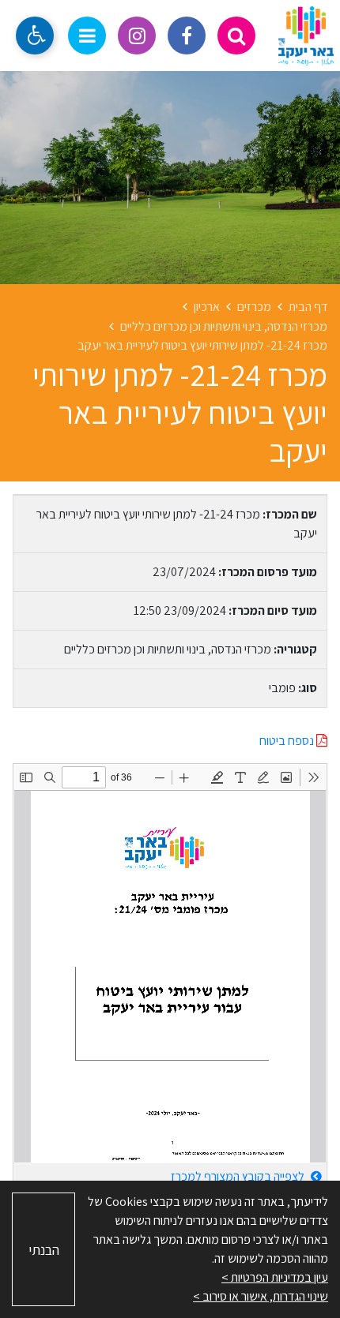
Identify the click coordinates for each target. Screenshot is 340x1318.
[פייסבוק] (187, 35)
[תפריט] (87, 35)
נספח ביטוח (287, 740)
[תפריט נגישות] (35, 35)
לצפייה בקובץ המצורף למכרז (239, 1176)
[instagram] (137, 35)
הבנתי (43, 1250)
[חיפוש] (236, 35)
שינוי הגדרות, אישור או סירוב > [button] (260, 1296)
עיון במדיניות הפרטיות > (274, 1277)
